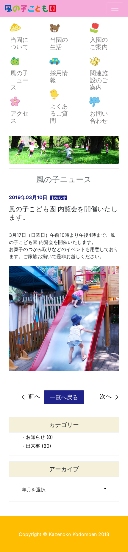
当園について (19, 43)
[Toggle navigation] (115, 8)
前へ (34, 396)
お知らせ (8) (39, 437)
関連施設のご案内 (99, 80)
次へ (106, 396)
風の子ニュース (19, 80)
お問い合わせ (99, 117)
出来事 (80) (38, 446)
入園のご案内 (99, 43)
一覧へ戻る (64, 397)
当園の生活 (59, 43)
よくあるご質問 (59, 113)
